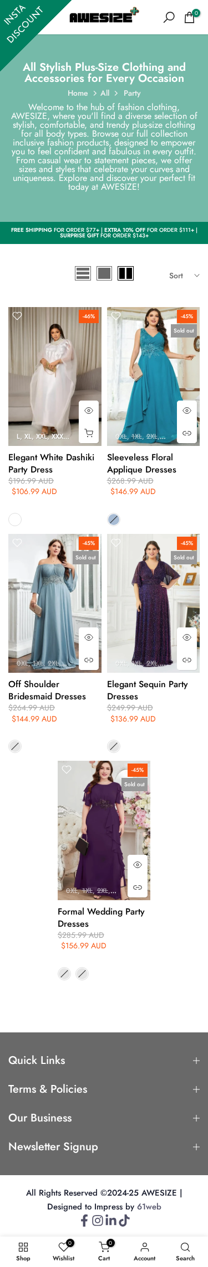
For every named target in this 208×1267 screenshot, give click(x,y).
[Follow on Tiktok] (124, 1224)
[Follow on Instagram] (98, 1224)
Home (78, 92)
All (104, 92)
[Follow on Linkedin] (111, 1224)
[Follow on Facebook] (84, 1224)
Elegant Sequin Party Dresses (147, 690)
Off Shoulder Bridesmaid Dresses (47, 690)
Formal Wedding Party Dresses (101, 917)
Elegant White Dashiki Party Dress (51, 463)
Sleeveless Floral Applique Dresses (141, 463)
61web (149, 1207)
